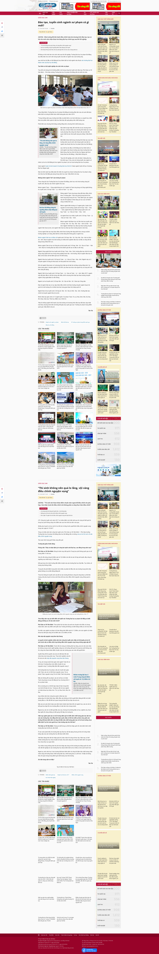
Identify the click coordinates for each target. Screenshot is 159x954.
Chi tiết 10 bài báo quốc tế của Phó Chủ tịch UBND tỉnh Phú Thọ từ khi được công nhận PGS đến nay (102, 109)
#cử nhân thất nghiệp (51, 777)
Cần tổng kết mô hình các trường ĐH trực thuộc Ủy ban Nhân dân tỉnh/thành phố (103, 184)
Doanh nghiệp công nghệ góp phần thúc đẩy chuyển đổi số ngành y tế (114, 410)
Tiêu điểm (53, 13)
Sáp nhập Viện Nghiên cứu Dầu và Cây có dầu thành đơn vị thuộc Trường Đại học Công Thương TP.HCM (84, 347)
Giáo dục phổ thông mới (105, 19)
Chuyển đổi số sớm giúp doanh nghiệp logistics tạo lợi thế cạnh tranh (102, 410)
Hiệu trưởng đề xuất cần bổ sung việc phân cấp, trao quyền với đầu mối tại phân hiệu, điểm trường (102, 49)
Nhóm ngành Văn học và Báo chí (47, 237)
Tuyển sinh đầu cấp (103, 449)
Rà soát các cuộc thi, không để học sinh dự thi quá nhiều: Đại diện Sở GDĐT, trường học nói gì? (102, 67)
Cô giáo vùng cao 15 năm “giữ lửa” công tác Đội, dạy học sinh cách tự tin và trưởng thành (103, 356)
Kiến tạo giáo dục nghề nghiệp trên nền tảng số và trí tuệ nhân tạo (46, 446)
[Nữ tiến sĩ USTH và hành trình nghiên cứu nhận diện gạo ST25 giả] (114, 331)
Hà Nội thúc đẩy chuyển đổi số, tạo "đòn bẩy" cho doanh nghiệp (108, 380)
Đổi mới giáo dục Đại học (105, 423)
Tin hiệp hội (101, 138)
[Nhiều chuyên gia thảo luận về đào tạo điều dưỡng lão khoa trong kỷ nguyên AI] (65, 338)
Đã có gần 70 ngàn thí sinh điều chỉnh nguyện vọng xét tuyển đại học (57, 515)
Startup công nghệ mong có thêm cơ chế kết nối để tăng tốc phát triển (114, 395)
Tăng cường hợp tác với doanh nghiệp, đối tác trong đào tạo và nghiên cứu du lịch (107, 150)
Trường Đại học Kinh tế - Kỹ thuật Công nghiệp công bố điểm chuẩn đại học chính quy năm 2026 (111, 295)
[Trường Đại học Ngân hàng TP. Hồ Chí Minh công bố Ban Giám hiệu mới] (114, 100)
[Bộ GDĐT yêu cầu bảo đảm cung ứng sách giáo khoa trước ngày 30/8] (65, 358)
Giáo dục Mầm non (104, 194)
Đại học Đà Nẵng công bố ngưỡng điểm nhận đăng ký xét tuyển (55, 47)
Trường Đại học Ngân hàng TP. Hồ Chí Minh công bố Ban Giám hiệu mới (114, 107)
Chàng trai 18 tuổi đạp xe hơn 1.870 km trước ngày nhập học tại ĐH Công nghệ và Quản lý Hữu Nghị (84, 367)
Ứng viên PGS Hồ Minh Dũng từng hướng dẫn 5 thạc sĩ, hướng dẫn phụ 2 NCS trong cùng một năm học (102, 128)
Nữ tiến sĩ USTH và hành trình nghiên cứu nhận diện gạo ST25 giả (114, 338)
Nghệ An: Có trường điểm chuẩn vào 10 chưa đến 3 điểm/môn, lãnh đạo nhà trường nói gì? (114, 49)
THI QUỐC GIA (101, 428)
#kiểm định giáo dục (50, 774)
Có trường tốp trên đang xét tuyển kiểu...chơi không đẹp (53, 511)
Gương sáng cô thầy (104, 310)
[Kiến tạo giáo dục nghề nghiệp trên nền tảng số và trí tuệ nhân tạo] (46, 437)
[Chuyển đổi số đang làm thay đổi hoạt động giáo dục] (114, 159)
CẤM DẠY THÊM (101, 433)
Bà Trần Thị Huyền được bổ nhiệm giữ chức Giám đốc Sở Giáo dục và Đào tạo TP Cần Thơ (108, 92)
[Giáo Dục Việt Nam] (47, 6)
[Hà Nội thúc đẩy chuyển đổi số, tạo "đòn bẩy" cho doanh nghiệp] (108, 376)
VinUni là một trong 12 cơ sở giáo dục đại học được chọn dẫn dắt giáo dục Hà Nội (65, 466)
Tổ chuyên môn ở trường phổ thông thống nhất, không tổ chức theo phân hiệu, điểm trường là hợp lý (108, 31)
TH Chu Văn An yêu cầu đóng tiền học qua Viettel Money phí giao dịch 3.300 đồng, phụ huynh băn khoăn (46, 367)
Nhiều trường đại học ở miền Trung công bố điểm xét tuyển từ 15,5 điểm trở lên (81, 672)
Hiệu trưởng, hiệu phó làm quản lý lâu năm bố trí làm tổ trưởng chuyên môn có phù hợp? (110, 271)
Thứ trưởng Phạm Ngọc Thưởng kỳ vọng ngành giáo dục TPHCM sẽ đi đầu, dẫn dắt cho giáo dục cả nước (84, 427)
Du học (85, 13)
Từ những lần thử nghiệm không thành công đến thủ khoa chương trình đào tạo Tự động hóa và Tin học (65, 407)
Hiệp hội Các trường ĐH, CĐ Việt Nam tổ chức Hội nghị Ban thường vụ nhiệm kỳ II (102, 167)
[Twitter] (2, 31)
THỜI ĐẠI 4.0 (101, 454)
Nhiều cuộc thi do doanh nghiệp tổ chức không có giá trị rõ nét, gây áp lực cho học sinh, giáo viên (114, 67)
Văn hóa (106, 13)
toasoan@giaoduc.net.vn (115, 1)
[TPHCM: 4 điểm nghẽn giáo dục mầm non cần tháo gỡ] (114, 214)
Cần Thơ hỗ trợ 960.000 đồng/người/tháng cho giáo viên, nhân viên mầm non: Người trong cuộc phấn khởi (107, 205)
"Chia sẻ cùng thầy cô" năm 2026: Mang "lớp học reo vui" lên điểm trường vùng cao (107, 322)
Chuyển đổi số (102, 367)
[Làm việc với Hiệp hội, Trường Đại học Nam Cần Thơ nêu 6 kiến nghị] (114, 176)
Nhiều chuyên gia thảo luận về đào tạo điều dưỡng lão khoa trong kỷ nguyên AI (64, 346)
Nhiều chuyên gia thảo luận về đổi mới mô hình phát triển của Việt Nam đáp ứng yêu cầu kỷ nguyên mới (83, 447)
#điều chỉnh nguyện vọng (77, 774)
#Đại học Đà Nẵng (50, 325)
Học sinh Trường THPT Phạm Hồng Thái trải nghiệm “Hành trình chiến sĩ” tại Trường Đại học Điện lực (65, 427)
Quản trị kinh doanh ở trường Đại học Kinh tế (58, 166)
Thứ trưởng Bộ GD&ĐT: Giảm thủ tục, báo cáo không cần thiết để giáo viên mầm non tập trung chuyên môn (114, 242)
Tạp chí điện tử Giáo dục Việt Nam (65, 767)
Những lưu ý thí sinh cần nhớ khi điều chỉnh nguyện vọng (54, 513)
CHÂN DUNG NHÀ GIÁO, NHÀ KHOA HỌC (108, 78)
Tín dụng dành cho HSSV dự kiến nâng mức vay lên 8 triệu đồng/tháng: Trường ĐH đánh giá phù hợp (46, 407)
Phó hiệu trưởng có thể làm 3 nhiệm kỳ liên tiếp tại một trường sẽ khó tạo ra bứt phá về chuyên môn (111, 303)
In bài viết (44, 318)
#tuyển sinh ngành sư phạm (52, 322)
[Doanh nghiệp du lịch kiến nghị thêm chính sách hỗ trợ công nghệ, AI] (103, 388)
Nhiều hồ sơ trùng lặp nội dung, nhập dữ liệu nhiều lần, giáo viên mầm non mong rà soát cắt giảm (102, 242)
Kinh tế (113, 13)
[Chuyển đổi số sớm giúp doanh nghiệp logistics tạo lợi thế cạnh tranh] (103, 403)
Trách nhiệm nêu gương (72, 13)
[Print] (2, 35)
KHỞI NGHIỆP (101, 460)
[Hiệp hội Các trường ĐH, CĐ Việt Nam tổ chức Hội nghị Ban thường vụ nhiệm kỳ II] (103, 159)
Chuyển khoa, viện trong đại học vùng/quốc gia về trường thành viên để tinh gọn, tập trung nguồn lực (84, 407)
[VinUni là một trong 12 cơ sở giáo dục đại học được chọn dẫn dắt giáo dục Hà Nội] (65, 457)
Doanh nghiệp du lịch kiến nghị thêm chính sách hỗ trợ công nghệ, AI (102, 395)
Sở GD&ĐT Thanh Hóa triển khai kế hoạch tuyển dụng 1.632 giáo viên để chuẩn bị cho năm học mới (84, 387)
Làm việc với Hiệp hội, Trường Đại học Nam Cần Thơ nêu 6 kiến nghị (114, 183)
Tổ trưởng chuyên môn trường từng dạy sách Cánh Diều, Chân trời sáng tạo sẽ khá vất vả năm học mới (65, 387)
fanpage (89, 950)
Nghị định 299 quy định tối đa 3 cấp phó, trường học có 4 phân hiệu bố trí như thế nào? (110, 287)
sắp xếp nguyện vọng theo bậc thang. (58, 658)
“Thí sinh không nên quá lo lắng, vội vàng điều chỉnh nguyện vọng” (56, 45)
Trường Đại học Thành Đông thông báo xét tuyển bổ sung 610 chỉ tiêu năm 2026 (65, 446)
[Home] (2, 23)
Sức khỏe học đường (94, 13)
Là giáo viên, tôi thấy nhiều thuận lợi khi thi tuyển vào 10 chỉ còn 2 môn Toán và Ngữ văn (46, 386)
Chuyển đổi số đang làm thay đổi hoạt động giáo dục (114, 165)
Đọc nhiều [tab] (108, 252)
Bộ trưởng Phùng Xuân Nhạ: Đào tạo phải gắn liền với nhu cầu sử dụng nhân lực (59, 49)
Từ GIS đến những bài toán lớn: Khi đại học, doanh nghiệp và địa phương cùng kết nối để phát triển (46, 347)
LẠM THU (100, 439)
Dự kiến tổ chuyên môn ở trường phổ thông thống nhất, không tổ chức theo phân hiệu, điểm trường (110, 279)
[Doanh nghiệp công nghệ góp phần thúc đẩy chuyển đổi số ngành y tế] (114, 403)
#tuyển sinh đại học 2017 (63, 774)
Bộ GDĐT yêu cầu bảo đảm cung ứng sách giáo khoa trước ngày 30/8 (65, 366)
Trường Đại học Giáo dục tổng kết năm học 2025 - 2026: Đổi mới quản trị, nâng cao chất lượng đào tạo (46, 427)
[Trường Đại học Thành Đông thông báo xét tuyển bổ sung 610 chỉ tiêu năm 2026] (65, 437)
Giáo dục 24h (45, 13)
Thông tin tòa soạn (53, 1)
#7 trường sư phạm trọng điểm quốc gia (80, 322)
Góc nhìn (61, 13)
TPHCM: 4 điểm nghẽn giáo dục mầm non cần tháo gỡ (114, 222)
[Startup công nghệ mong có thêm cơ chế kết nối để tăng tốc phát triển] (114, 388)
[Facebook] (2, 27)
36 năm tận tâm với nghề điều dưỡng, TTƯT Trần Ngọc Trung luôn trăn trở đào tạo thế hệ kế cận (114, 356)
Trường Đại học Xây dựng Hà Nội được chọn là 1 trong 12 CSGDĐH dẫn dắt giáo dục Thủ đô (46, 466)
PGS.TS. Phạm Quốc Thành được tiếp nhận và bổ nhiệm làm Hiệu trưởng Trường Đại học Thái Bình (114, 128)
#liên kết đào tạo (65, 322)
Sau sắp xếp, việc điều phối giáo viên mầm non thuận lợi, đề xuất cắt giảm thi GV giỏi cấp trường (103, 223)
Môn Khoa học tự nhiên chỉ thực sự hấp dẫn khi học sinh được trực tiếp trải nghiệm (102, 339)
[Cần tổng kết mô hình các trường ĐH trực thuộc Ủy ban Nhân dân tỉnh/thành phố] (103, 176)
